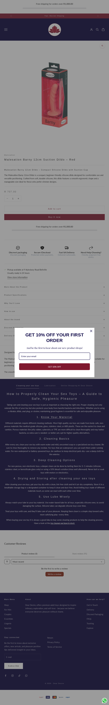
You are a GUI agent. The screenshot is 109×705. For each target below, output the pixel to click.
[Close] (91, 331)
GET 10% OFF (54, 366)
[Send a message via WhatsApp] (104, 700)
